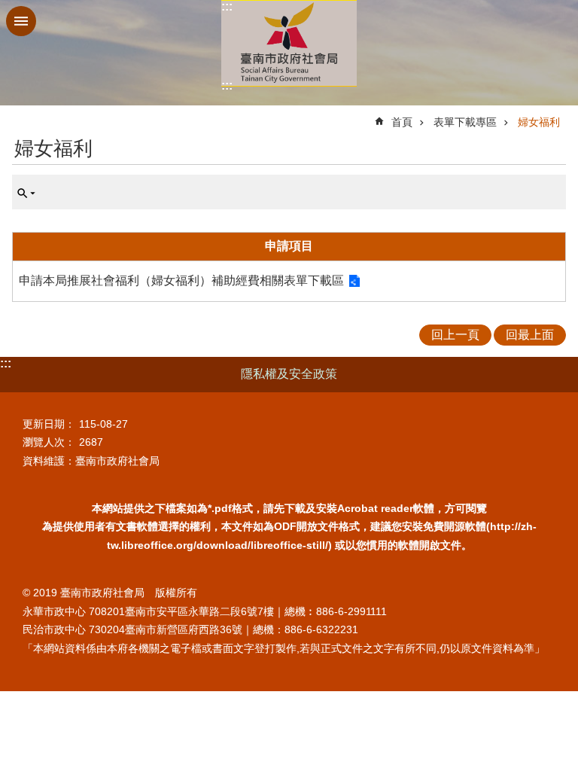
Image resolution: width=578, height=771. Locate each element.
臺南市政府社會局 (289, 43)
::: (227, 6)
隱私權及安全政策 (289, 373)
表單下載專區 (465, 122)
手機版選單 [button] (21, 21)
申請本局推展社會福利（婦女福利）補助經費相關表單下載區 (181, 280)
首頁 (401, 122)
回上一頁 (455, 334)
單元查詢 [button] (26, 193)
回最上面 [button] (530, 334)
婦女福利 (539, 122)
